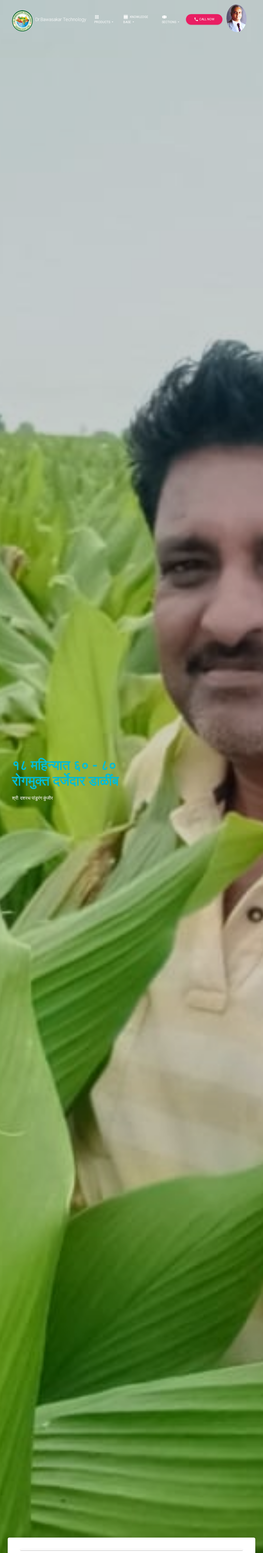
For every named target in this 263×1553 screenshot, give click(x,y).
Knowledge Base (135, 19)
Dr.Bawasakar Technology (60, 19)
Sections (169, 19)
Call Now (204, 19)
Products (102, 19)
